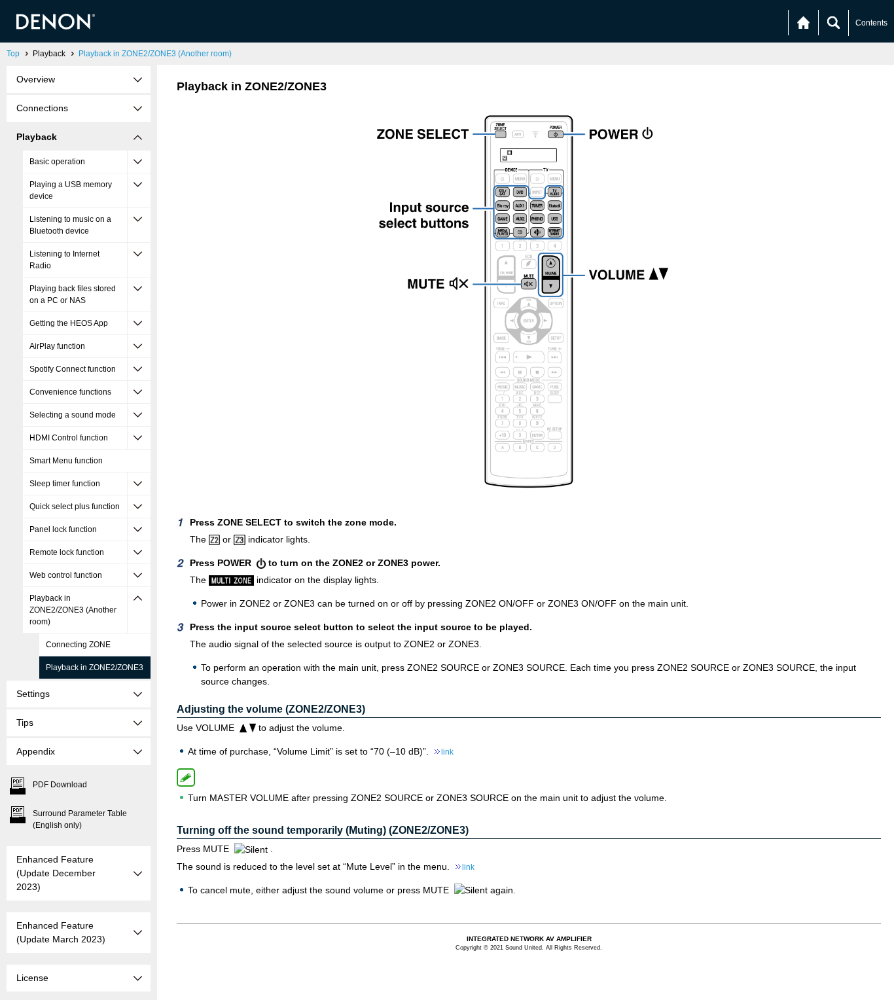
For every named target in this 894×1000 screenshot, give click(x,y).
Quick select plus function (74, 506)
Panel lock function (63, 529)
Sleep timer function (64, 483)
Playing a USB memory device (70, 190)
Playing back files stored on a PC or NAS (72, 294)
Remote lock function (66, 552)
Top (13, 53)
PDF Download (60, 784)
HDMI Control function (68, 437)
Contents (871, 22)
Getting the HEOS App (68, 323)
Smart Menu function (66, 460)
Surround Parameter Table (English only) (80, 819)
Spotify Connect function (72, 369)
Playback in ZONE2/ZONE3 (94, 667)
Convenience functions (70, 392)
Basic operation (57, 161)
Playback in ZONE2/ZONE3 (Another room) (155, 53)
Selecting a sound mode (72, 415)
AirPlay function (57, 346)
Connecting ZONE (78, 644)
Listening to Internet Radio (64, 259)
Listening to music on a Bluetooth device (70, 225)
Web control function (65, 575)
